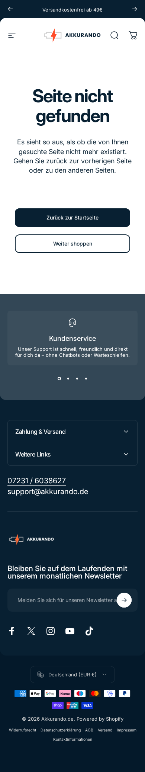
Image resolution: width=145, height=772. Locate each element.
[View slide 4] (85, 378)
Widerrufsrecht (22, 730)
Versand (105, 730)
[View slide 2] (68, 378)
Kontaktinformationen (72, 739)
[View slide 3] (76, 378)
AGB (89, 730)
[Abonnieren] (124, 600)
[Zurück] (10, 9)
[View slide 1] (59, 378)
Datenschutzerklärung (61, 730)
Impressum (126, 730)
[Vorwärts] (134, 9)
